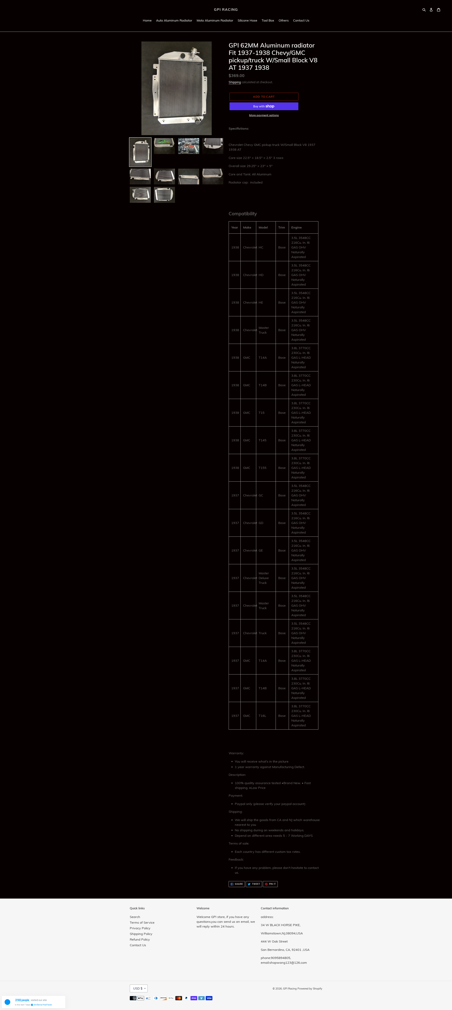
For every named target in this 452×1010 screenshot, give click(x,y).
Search (135, 917)
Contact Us (138, 945)
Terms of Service (142, 922)
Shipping (235, 82)
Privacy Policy (140, 928)
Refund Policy (140, 939)
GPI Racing (226, 9)
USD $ (137, 988)
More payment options (264, 115)
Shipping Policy (141, 934)
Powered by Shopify (310, 988)
